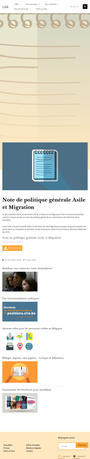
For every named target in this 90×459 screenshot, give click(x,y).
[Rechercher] (85, 6)
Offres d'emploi (33, 445)
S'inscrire (82, 445)
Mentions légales (33, 448)
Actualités (8, 445)
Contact (29, 451)
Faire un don (41, 9)
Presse (6, 448)
